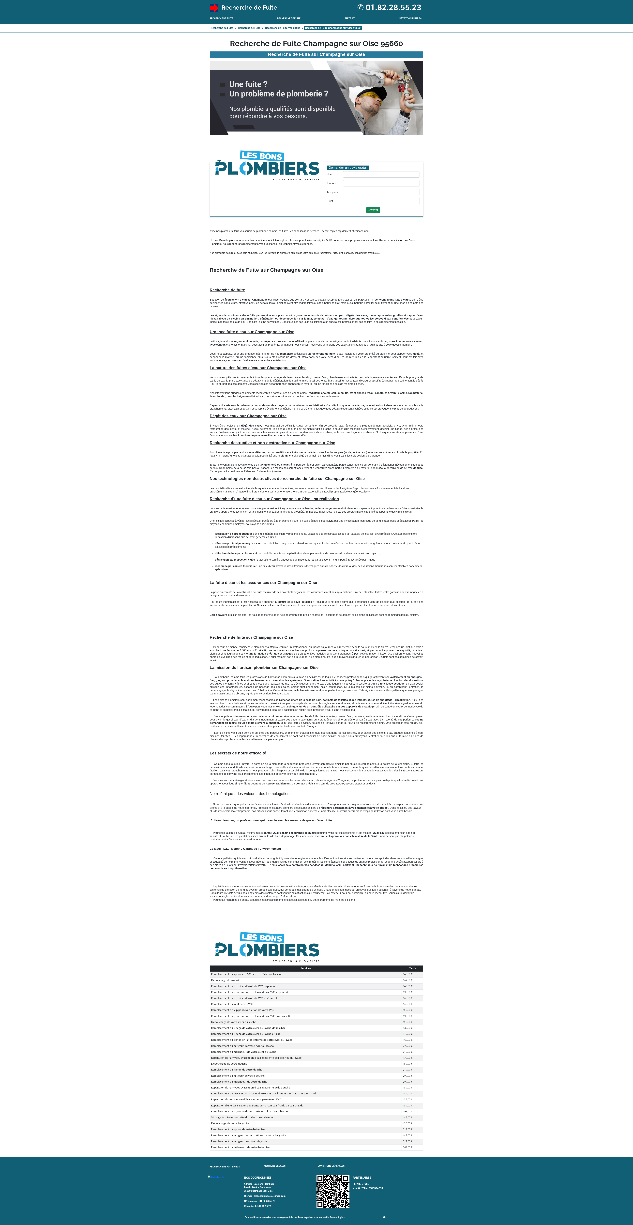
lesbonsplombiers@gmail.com (270, 1196)
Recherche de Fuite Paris (225, 1166)
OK (384, 1217)
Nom (329, 174)
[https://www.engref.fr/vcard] (332, 1191)
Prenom (331, 183)
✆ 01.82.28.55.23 (389, 7)
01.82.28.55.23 (267, 1201)
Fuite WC (350, 18)
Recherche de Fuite (221, 18)
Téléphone (333, 192)
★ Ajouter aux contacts (368, 1188)
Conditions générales (331, 1165)
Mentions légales (275, 1165)
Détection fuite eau (411, 18)
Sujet (330, 201)
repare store (361, 1184)
